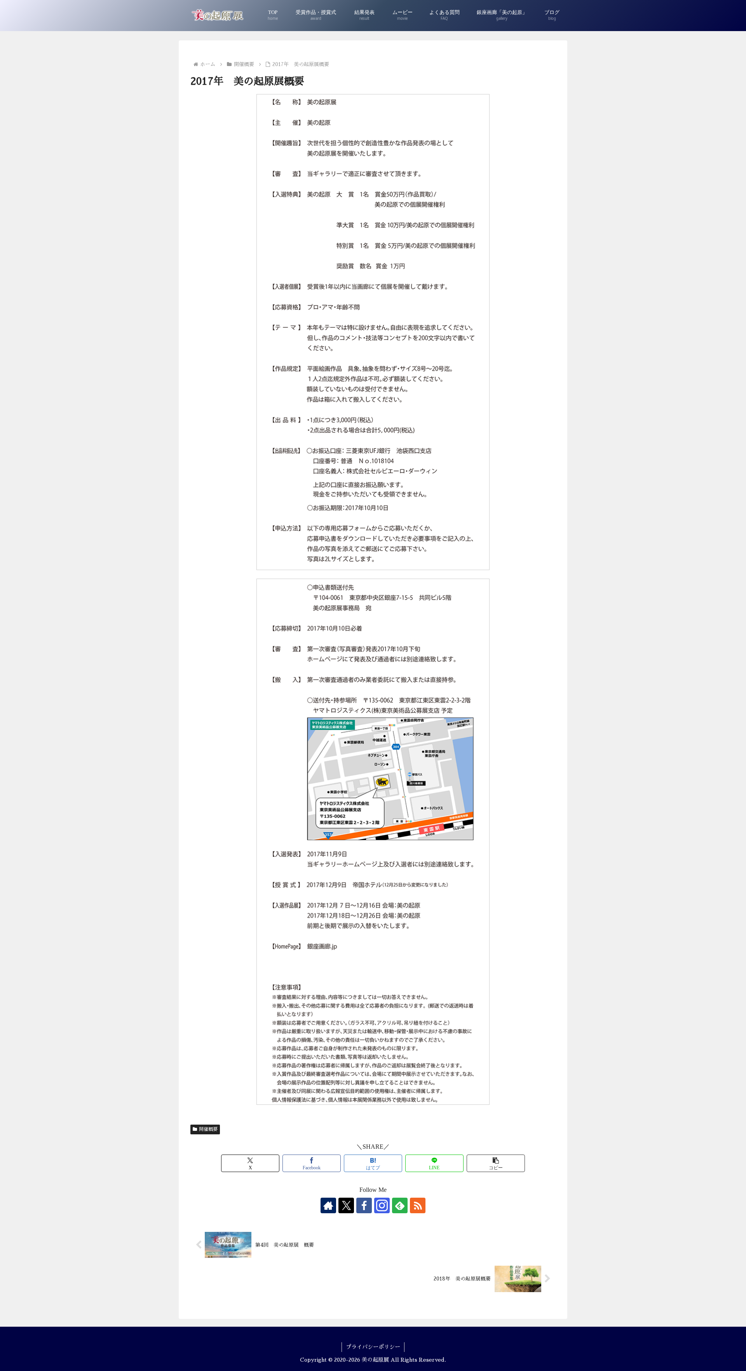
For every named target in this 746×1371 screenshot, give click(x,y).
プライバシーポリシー (373, 1347)
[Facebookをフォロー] (364, 1205)
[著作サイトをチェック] (328, 1205)
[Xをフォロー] (346, 1205)
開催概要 (208, 1129)
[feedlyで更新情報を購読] (400, 1205)
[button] (496, 1163)
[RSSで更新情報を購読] (417, 1205)
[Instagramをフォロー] (382, 1205)
